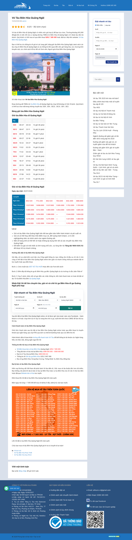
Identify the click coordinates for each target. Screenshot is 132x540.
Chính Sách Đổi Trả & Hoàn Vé (62, 500)
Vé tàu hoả (80, 5)
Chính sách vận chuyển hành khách (64, 495)
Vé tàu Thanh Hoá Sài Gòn (103, 127)
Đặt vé (71, 5)
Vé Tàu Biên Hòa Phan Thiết (23, 453)
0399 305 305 (14, 488)
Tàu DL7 (96, 182)
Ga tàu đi (39, 297)
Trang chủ (46, 5)
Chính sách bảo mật (58, 505)
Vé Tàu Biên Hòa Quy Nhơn (23, 455)
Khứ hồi (108, 25)
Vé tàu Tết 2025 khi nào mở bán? (106, 98)
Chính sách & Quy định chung (62, 510)
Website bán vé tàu (27, 373)
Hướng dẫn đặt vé (58, 490)
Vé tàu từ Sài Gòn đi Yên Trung (105, 124)
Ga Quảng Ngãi (34, 278)
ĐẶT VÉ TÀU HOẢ (35, 267)
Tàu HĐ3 (96, 107)
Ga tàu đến (63, 297)
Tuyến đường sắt (19, 297)
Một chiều (100, 25)
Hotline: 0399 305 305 (108, 5)
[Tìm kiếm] (118, 79)
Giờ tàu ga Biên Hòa (33, 356)
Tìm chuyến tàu (112, 62)
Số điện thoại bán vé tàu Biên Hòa (28, 349)
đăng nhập (22, 471)
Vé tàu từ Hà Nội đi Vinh (102, 117)
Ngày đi (16, 304)
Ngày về (43, 304)
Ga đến (97, 37)
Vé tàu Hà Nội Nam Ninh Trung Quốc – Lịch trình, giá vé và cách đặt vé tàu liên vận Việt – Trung (105, 167)
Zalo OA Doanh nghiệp (107, 507)
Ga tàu (56, 5)
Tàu (63, 5)
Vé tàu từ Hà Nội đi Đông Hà (104, 114)
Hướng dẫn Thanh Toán (60, 515)
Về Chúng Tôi (92, 5)
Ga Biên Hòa (35, 104)
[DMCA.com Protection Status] (114, 537)
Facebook (102, 501)
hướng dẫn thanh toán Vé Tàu (43, 337)
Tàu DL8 (96, 173)
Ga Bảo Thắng (98, 121)
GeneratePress (46, 537)
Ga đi (96, 29)
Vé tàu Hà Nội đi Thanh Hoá (104, 111)
